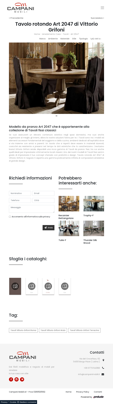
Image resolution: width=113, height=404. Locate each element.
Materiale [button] (64, 38)
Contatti (98, 391)
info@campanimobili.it (89, 374)
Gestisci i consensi (28, 402)
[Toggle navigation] (102, 7)
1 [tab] (56, 116)
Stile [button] (74, 38)
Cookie (13, 402)
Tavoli (65, 34)
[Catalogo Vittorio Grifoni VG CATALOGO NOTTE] (65, 286)
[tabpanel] (56, 78)
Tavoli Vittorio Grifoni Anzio (53, 330)
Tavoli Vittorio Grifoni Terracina (84, 330)
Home (37, 34)
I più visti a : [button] (95, 38)
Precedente (16, 18)
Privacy (4, 402)
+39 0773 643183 (92, 368)
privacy (46, 216)
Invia (50, 227)
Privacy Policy (82, 391)
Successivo (97, 18)
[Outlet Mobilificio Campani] (22, 379)
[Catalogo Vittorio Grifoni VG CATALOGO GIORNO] (31, 286)
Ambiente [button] (53, 38)
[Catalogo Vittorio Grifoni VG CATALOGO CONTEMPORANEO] (15, 286)
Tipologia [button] (83, 38)
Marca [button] (42, 38)
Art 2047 (75, 34)
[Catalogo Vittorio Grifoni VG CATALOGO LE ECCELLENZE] (48, 286)
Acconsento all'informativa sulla (31, 216)
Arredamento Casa (51, 34)
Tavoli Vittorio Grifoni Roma (23, 330)
